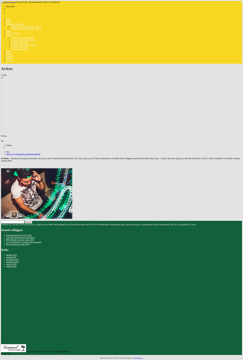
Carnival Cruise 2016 (19, 42)
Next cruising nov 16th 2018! (18, 244)
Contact (9, 60)
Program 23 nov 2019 (15, 24)
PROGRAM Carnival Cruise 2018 (20, 240)
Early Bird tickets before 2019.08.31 (20, 238)
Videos (9, 54)
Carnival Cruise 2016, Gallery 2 (24, 44)
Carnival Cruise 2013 (19, 49)
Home (8, 19)
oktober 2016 (11, 264)
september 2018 (12, 262)
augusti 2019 (11, 257)
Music (8, 51)
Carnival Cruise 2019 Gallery (23, 38)
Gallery (9, 35)
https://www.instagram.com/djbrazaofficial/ (23, 154)
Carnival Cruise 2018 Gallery (23, 40)
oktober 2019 (11, 255)
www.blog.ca (138, 358)
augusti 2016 (11, 266)
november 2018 (12, 259)
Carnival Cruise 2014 (19, 47)
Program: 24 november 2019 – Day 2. (26, 29)
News (8, 31)
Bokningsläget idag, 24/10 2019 (19, 235)
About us (9, 58)
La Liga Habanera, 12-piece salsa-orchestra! (23, 242)
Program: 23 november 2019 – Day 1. (26, 26)
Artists (8, 22)
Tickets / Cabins (12, 33)
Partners (9, 56)
